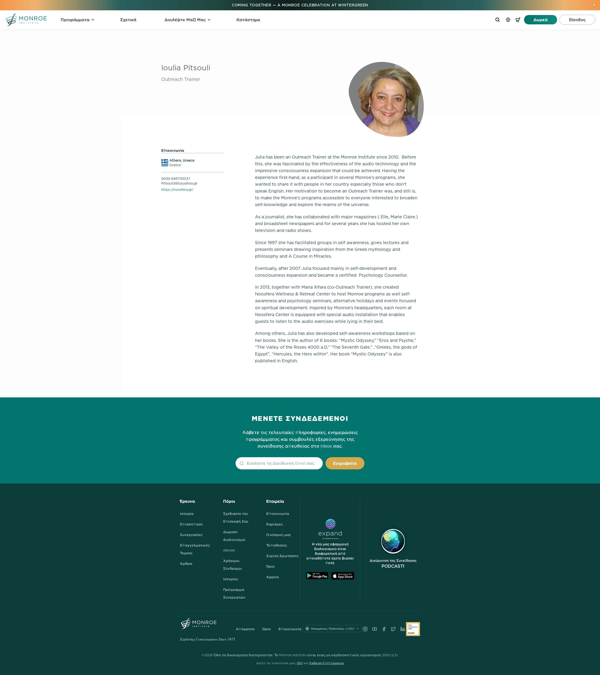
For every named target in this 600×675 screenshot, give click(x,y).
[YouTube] (374, 629)
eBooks (229, 550)
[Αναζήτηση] (497, 19)
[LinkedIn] (402, 629)
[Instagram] (365, 629)
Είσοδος (577, 20)
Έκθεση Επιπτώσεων (327, 663)
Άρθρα (186, 563)
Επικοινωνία (277, 513)
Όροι (270, 566)
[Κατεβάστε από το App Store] (342, 576)
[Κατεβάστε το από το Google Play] (317, 576)
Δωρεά (540, 20)
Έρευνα (187, 501)
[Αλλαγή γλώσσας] (508, 19)
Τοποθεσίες (276, 545)
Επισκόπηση (191, 524)
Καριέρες (274, 524)
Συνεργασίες (191, 534)
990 (300, 663)
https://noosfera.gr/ (177, 189)
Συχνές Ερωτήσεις (282, 556)
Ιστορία (187, 513)
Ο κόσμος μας (278, 534)
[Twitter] (393, 629)
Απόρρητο (245, 629)
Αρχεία (272, 577)
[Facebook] (384, 629)
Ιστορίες (230, 579)
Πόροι (229, 501)
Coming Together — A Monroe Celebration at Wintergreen (300, 5)
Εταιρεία (275, 501)
